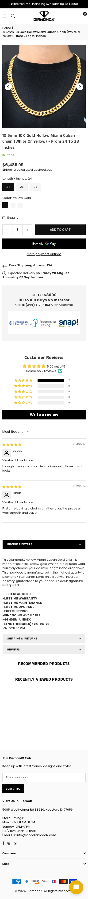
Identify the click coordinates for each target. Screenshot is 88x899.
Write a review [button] (44, 414)
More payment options (44, 254)
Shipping (9, 169)
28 (35, 186)
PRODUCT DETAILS (19, 544)
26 (22, 186)
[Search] (13, 16)
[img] (11, 444)
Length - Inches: (17, 179)
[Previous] (8, 86)
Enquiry (12, 218)
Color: (16, 198)
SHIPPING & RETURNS (22, 638)
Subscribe (13, 789)
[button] (81, 16)
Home (6, 28)
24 (8, 186)
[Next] (79, 86)
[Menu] (4, 16)
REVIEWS (13, 649)
